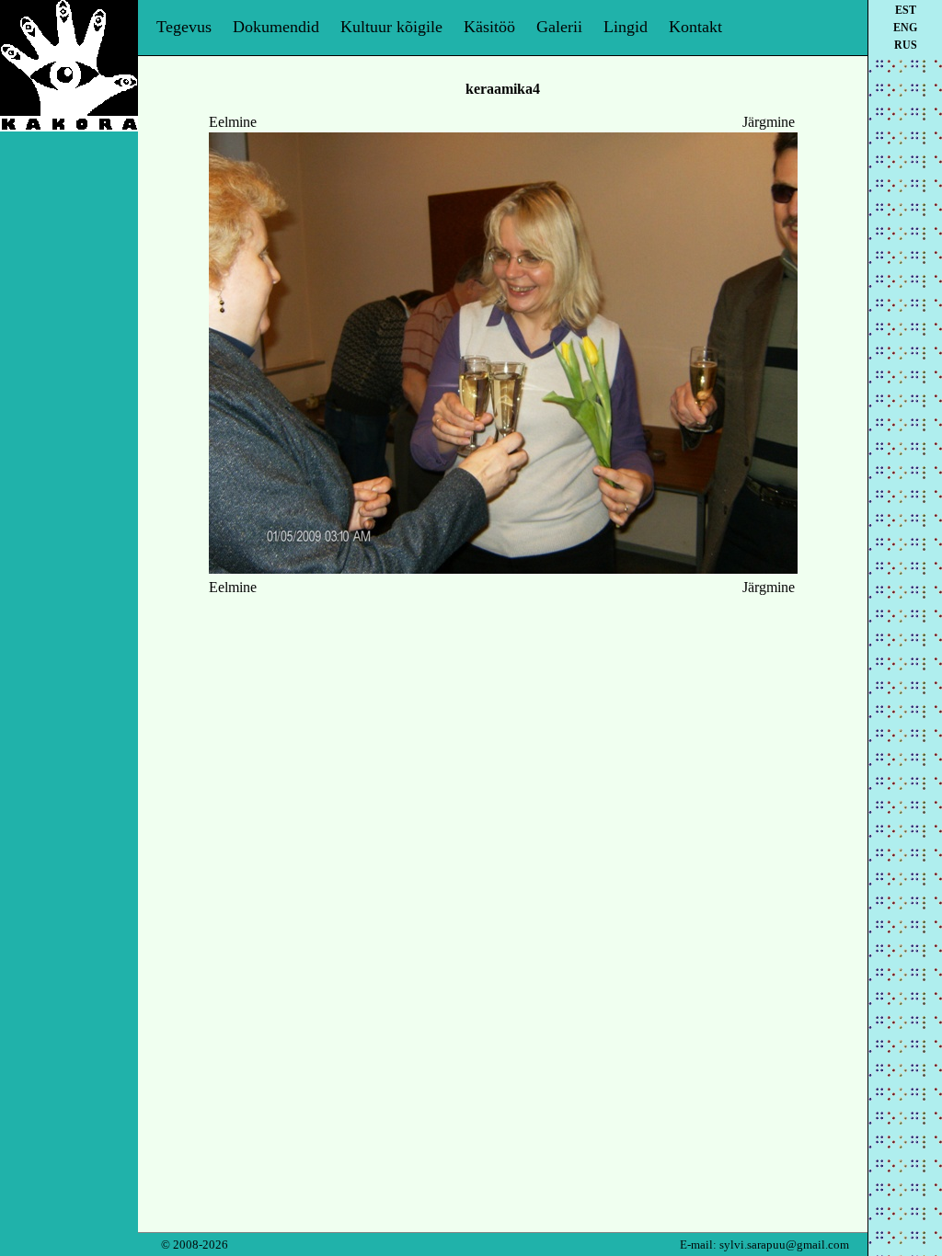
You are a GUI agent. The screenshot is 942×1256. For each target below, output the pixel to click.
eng (905, 27)
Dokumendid (276, 26)
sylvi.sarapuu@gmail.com (784, 1244)
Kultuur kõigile (391, 26)
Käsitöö (489, 26)
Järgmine (768, 122)
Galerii (559, 26)
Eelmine (233, 122)
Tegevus (184, 26)
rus (905, 45)
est (905, 10)
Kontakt (695, 26)
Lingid (625, 26)
